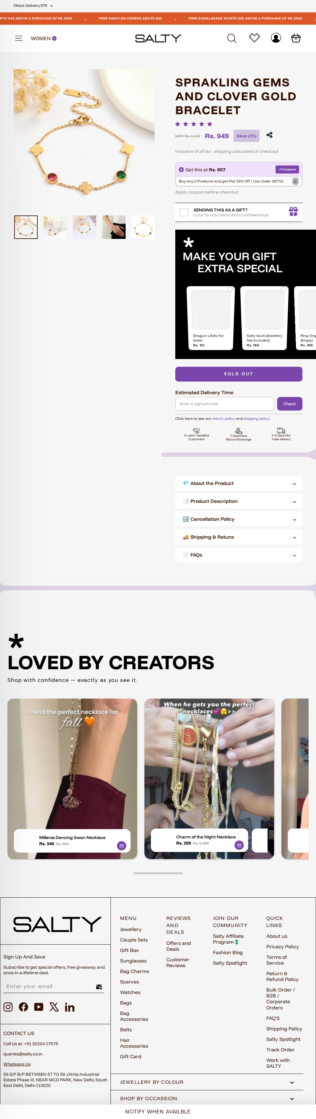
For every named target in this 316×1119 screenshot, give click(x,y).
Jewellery (131, 929)
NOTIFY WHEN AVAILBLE (158, 1111)
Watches (130, 992)
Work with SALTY (278, 1063)
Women (41, 38)
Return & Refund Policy (282, 976)
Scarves (129, 982)
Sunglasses (133, 961)
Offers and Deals (178, 946)
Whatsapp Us (17, 1064)
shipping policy (256, 418)
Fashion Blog (228, 952)
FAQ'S (273, 1018)
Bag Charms (134, 971)
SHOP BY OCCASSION (149, 1098)
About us (276, 936)
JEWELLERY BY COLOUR (152, 1082)
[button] (195, 124)
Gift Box (129, 950)
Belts (126, 1029)
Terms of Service (276, 960)
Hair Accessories (134, 1043)
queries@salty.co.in (23, 1054)
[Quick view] (121, 845)
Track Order (280, 1049)
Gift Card (130, 1056)
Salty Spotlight (230, 963)
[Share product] (269, 135)
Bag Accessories (134, 1016)
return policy (223, 418)
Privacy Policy (282, 946)
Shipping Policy (284, 1028)
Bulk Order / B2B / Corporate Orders (280, 998)
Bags (126, 1003)
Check (289, 404)
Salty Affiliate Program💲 (228, 939)
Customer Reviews (177, 962)
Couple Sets (134, 940)
